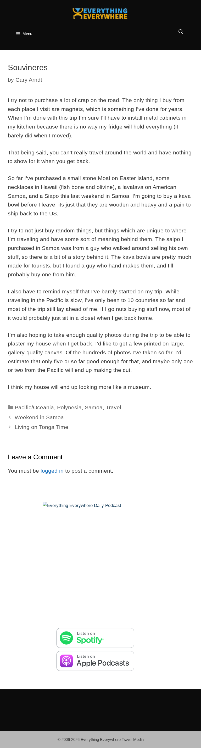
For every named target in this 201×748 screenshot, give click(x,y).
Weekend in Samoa (39, 417)
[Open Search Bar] (181, 32)
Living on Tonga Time (41, 427)
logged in (52, 471)
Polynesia (69, 407)
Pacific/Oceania (34, 407)
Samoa (94, 407)
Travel (113, 407)
